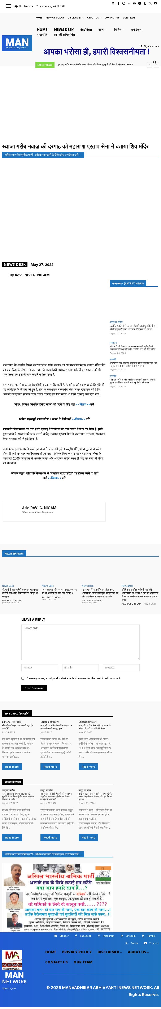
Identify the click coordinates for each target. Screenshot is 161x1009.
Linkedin (131, 936)
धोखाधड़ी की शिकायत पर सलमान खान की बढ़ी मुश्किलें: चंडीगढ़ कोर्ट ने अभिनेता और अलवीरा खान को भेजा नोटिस (132, 348)
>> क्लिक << (82, 404)
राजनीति (113, 359)
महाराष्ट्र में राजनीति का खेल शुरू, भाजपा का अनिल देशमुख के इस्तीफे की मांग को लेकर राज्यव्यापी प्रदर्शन (100, 593)
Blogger (64, 936)
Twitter (134, 943)
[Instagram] (123, 3)
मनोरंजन (113, 343)
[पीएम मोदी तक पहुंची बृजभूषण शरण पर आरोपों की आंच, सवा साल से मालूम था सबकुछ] (20, 571)
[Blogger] (113, 3)
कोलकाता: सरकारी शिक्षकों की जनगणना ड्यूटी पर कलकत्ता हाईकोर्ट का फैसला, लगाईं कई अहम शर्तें (56, 796)
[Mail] (134, 3)
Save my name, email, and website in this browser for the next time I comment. (74, 678)
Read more (12, 766)
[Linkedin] (129, 3)
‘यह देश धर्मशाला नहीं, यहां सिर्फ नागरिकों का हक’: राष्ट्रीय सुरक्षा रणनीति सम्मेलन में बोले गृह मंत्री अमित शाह (133, 381)
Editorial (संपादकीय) (11, 722)
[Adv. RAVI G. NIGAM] (6, 275)
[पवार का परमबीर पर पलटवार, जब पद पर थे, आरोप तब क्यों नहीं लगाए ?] (60, 571)
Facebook (85, 936)
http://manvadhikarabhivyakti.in (37, 512)
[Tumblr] (144, 3)
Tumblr (151, 936)
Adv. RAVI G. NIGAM (32, 275)
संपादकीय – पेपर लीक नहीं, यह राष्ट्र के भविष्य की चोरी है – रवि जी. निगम (94, 727)
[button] (154, 62)
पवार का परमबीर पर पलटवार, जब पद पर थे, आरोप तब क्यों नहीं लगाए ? (59, 591)
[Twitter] (150, 3)
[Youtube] (155, 3)
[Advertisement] (80, 110)
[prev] (149, 64)
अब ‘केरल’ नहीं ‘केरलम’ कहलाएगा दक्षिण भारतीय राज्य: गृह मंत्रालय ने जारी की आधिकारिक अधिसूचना (133, 364)
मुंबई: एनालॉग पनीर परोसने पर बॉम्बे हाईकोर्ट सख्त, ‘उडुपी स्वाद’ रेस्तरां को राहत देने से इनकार (95, 796)
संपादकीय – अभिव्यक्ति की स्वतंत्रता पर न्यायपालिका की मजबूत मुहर (56, 727)
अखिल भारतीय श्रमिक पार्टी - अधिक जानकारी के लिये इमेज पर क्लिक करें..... (43, 155)
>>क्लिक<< (78, 419)
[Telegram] (139, 3)
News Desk (15, 264)
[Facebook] (118, 3)
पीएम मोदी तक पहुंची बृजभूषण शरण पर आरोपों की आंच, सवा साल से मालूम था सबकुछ (20, 593)
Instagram (108, 936)
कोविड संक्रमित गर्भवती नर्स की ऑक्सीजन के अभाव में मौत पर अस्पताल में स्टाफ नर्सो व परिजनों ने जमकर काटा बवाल (140, 594)
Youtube (154, 943)
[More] (154, 274)
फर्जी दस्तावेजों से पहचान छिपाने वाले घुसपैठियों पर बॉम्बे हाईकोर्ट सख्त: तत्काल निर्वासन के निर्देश (133, 327)
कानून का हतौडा (116, 322)
